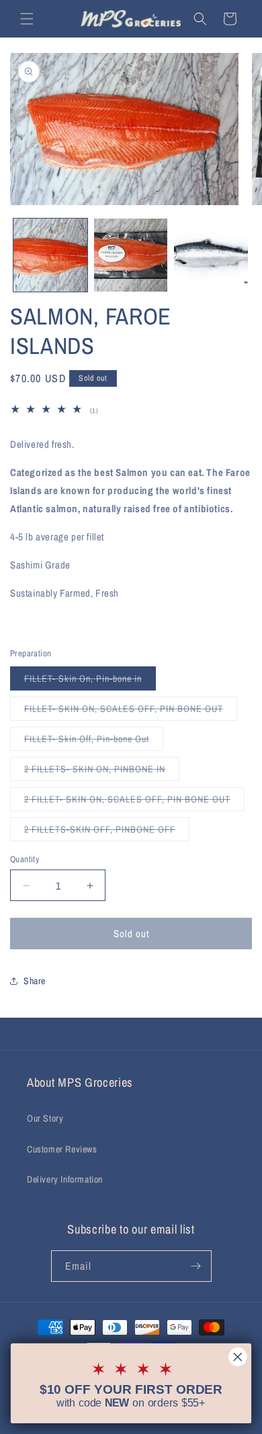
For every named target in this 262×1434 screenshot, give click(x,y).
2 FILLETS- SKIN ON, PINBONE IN (101, 771)
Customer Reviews (62, 1149)
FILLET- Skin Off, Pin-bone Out (93, 741)
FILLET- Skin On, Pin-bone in (90, 681)
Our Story (45, 1118)
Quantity (24, 859)
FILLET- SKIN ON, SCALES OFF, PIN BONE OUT (130, 711)
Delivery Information (65, 1179)
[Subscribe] (196, 1266)
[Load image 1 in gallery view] (50, 255)
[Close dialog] (237, 1357)
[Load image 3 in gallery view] (211, 255)
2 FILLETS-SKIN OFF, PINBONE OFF (106, 832)
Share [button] (35, 981)
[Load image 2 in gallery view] (131, 255)
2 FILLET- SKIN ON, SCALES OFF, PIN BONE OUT (134, 801)
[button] (27, 19)
